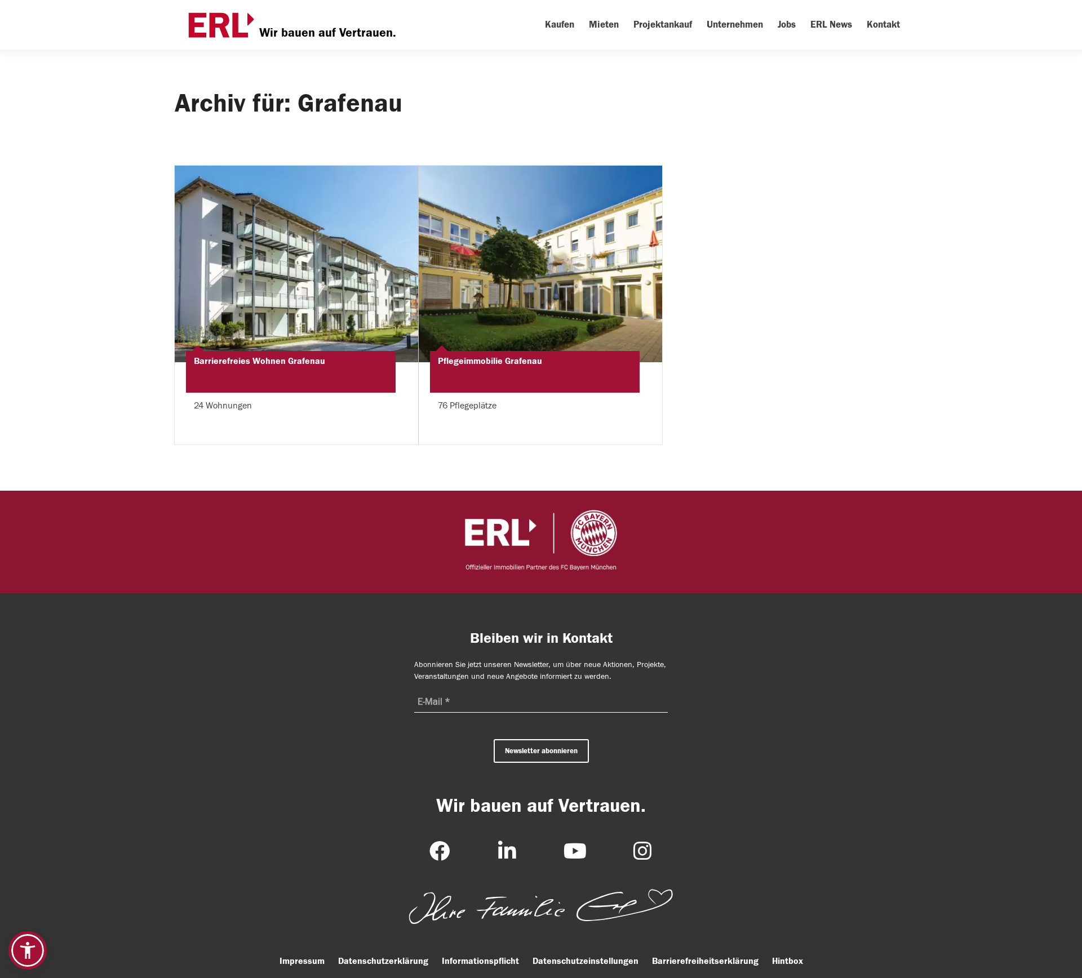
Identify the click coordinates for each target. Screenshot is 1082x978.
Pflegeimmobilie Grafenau (490, 361)
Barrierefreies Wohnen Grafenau (259, 361)
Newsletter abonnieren (541, 750)
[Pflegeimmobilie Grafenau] (540, 264)
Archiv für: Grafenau (288, 103)
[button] (27, 950)
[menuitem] (560, 25)
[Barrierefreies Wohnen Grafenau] (296, 264)
